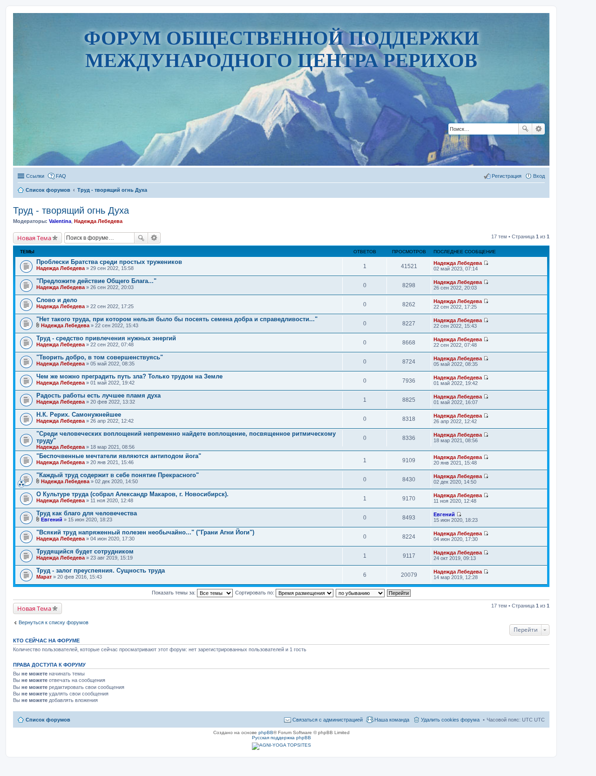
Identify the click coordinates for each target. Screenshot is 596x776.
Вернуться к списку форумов (53, 622)
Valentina (60, 221)
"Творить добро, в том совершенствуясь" (99, 357)
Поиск (525, 129)
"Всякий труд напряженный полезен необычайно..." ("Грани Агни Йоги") (145, 532)
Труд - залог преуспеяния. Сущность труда (100, 570)
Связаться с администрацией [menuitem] (327, 719)
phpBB (265, 732)
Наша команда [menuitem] (391, 719)
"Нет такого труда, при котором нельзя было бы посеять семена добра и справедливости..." (177, 319)
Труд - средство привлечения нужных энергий (106, 338)
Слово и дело (56, 300)
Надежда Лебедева (98, 221)
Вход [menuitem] (539, 176)
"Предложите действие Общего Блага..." (96, 280)
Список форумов (48, 719)
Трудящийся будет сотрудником (85, 551)
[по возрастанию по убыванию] (361, 592)
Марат (44, 577)
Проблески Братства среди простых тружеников (109, 261)
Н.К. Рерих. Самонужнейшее (78, 414)
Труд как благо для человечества (86, 513)
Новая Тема (34, 238)
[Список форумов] (281, 137)
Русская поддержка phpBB (281, 737)
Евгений (51, 519)
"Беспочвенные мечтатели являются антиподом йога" (118, 455)
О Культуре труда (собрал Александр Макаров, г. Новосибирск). (132, 494)
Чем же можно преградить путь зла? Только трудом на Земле (129, 376)
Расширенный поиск (538, 129)
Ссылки (35, 176)
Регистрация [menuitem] (507, 176)
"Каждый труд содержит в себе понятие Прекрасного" (117, 475)
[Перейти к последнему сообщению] (485, 263)
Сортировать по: (255, 592)
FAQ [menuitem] (61, 176)
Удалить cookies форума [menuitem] (450, 719)
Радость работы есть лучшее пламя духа (98, 395)
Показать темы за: (174, 592)
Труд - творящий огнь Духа (71, 210)
